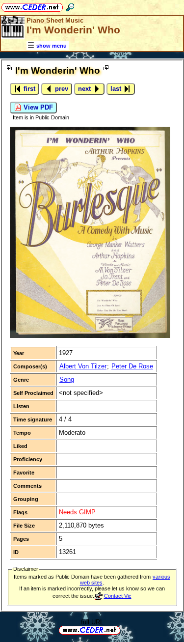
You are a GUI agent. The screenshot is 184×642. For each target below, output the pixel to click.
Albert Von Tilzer (82, 366)
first (28, 88)
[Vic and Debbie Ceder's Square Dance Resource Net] (32, 5)
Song (66, 379)
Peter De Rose (132, 366)
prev (60, 88)
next (85, 88)
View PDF (37, 107)
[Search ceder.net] (70, 5)
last (116, 88)
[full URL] (124, 629)
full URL (92, 622)
